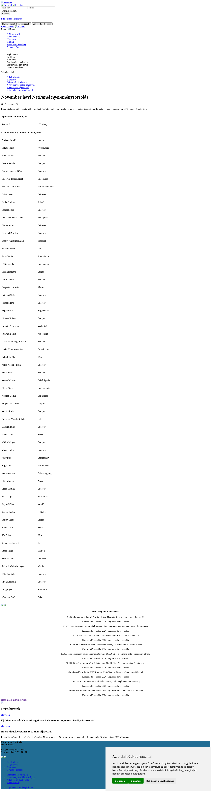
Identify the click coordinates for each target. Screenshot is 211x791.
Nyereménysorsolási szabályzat (21, 85)
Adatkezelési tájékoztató (18, 87)
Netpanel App (13, 47)
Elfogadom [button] (120, 781)
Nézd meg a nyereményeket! (14, 700)
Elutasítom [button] (136, 781)
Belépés (42, 24)
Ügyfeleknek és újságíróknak (20, 90)
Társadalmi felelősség (16, 44)
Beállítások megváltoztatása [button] (160, 781)
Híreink (10, 42)
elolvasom (5, 715)
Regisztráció (12, 764)
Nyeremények (13, 36)
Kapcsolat (11, 79)
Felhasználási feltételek (17, 82)
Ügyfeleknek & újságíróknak (20, 787)
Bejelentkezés (7, 26)
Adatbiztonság (13, 77)
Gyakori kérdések (15, 770)
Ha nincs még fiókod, (16, 24)
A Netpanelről (13, 34)
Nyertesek (11, 39)
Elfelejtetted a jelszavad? (12, 19)
